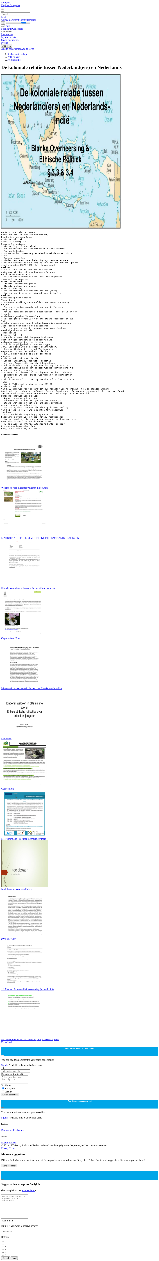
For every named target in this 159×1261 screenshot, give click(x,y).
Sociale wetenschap (17, 54)
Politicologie (13, 57)
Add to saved (27, 49)
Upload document (10, 20)
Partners (12, 1142)
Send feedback (9, 1166)
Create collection (10, 1095)
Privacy (5, 1148)
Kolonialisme (13, 59)
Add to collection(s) (11, 49)
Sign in (5, 1065)
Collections (17, 28)
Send (14, 1258)
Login (4, 17)
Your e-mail (7, 1220)
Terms (12, 1148)
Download (6, 1042)
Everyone (10, 1088)
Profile (4, 42)
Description (12, 1074)
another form (28, 1190)
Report (4, 1142)
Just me (8, 1091)
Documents (6, 1130)
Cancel (5, 1258)
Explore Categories (10, 5)
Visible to (6, 1085)
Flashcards (6, 28)
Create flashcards (27, 20)
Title (3, 1068)
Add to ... (6, 46)
